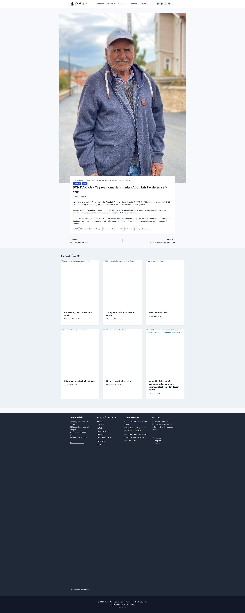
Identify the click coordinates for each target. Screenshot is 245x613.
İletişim (99, 444)
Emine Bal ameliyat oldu (79, 240)
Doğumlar (101, 435)
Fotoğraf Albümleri (104, 438)
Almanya (98, 229)
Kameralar (101, 441)
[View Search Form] (173, 4)
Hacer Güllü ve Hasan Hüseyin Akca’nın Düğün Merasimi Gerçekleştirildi (136, 437)
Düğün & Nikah (103, 431)
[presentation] (80, 284)
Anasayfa (100, 4)
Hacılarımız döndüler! (158, 312)
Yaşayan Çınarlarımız (142, 229)
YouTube (156, 443)
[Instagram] (161, 3)
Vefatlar (100, 428)
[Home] (73, 180)
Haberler (77, 183)
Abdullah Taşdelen (86, 229)
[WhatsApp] (158, 3)
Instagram (157, 441)
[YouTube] (169, 3)
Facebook (157, 438)
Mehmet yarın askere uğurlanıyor (162, 240)
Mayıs (114, 229)
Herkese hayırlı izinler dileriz (119, 381)
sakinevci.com (122, 607)
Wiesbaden (129, 229)
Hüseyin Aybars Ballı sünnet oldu (79, 381)
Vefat (85, 183)
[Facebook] (165, 3)
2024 (76, 229)
